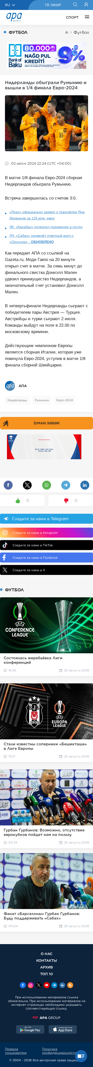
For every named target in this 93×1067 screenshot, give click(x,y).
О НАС (46, 954)
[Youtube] (47, 985)
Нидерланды (17, 400)
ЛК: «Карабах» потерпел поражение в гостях (46, 227)
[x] (39, 985)
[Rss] (70, 985)
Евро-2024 (64, 400)
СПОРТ (72, 17)
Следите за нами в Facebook (35, 557)
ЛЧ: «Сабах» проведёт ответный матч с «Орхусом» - (41, 239)
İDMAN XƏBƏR (47, 423)
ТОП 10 (46, 974)
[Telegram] (54, 985)
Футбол (81, 32)
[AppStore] (63, 1030)
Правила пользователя (16, 1051)
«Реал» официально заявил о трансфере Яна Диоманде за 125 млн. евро (47, 215)
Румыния (42, 400)
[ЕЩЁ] (85, 17)
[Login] (86, 4)
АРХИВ (46, 967)
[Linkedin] (62, 985)
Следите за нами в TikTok (33, 545)
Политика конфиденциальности (59, 1051)
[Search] (75, 4)
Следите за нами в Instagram (35, 533)
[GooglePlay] (30, 1030)
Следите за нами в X (29, 570)
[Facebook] (23, 985)
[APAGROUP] (46, 1017)
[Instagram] (31, 985)
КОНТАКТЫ (46, 960)
